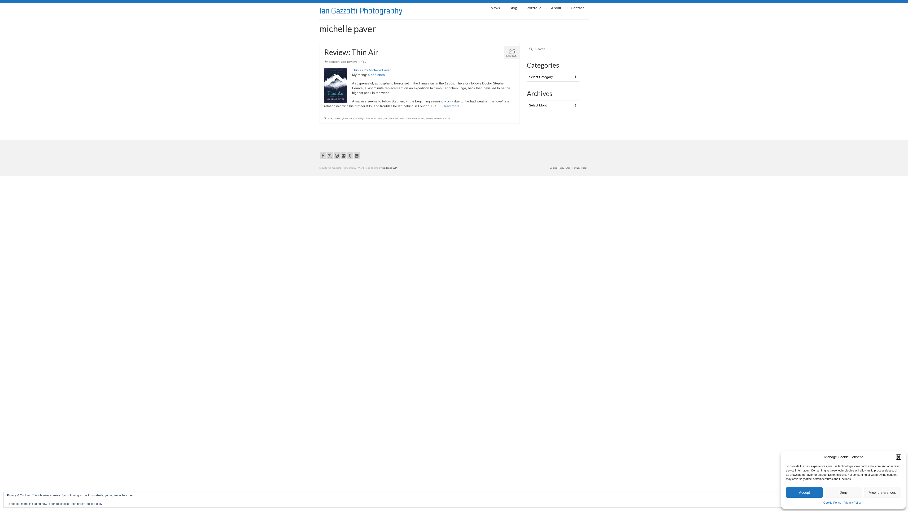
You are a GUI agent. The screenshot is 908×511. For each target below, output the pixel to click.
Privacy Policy (852, 502)
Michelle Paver (380, 70)
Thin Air (357, 70)
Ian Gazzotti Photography (360, 11)
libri (386, 118)
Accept (804, 492)
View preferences (882, 492)
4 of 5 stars (376, 75)
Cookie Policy (832, 502)
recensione (418, 118)
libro (391, 118)
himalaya (360, 118)
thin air (446, 118)
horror (380, 118)
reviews (438, 118)
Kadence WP (389, 168)
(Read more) (451, 106)
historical (370, 118)
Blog (343, 61)
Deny (843, 492)
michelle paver (403, 118)
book (329, 118)
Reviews (352, 61)
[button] (898, 457)
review (429, 118)
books (337, 118)
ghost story (348, 118)
